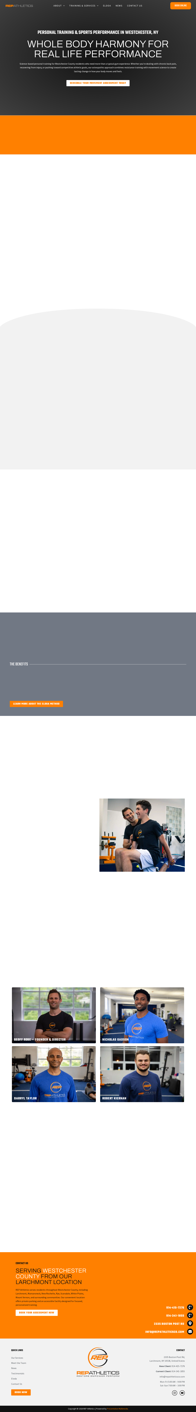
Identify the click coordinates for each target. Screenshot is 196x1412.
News (119, 5)
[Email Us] (166, 1331)
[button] (63, 5)
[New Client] (166, 1307)
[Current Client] (166, 1315)
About (58, 5)
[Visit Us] (166, 1323)
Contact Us (134, 5)
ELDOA (107, 5)
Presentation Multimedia (117, 1408)
